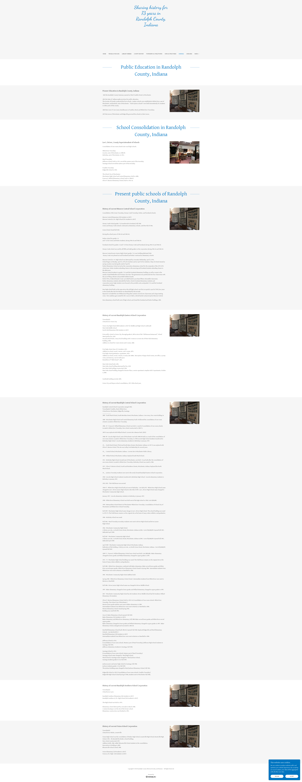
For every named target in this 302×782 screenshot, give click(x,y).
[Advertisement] (151, 39)
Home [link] (104, 54)
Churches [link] (189, 54)
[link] (151, 26)
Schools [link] (181, 54)
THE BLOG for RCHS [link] (114, 54)
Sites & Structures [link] (170, 54)
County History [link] (139, 54)
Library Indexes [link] (126, 54)
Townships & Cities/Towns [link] (154, 54)
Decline (277, 776)
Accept (292, 776)
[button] (197, 54)
